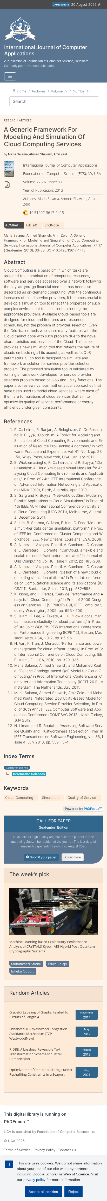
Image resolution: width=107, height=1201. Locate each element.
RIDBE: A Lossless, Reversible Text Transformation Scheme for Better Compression (35, 1054)
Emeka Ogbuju (23, 971)
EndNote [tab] (52, 225)
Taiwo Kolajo (57, 964)
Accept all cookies (43, 1192)
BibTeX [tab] (31, 225)
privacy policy (34, 1179)
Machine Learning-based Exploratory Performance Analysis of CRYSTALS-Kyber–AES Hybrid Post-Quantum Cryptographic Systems (52, 946)
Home (21, 91)
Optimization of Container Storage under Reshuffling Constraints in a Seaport (40, 1072)
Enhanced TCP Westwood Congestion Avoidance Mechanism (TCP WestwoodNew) (38, 1034)
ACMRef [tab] (11, 225)
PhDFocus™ (16, 1122)
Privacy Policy (44, 1150)
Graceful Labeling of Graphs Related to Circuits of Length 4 (38, 1014)
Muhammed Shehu (26, 964)
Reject (73, 1192)
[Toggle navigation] (10, 76)
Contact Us (67, 1150)
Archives (39, 91)
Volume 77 (59, 91)
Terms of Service (17, 1150)
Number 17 (81, 91)
